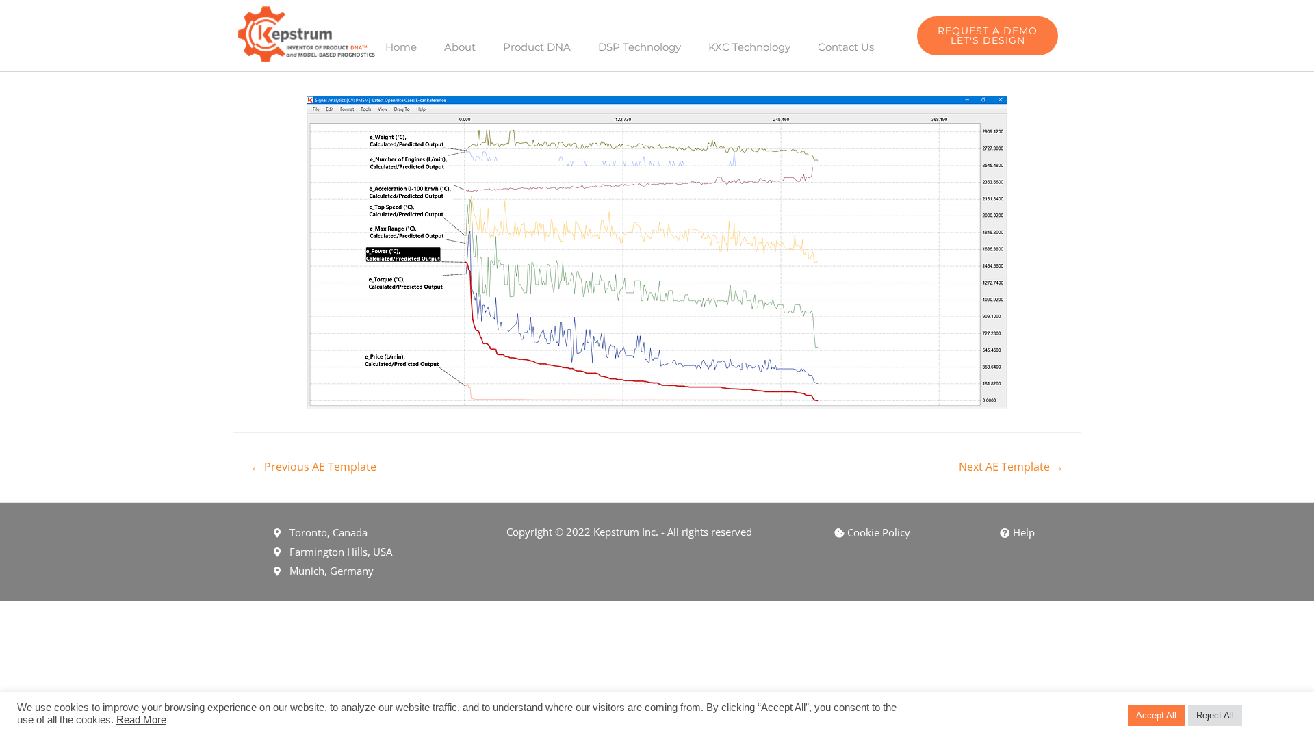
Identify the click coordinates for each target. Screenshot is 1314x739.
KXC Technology (749, 46)
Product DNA (537, 46)
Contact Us (846, 46)
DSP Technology (639, 46)
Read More (141, 719)
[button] (987, 35)
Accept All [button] (1156, 715)
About (460, 46)
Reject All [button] (1215, 715)
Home (401, 46)
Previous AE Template (313, 466)
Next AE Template (1011, 466)
